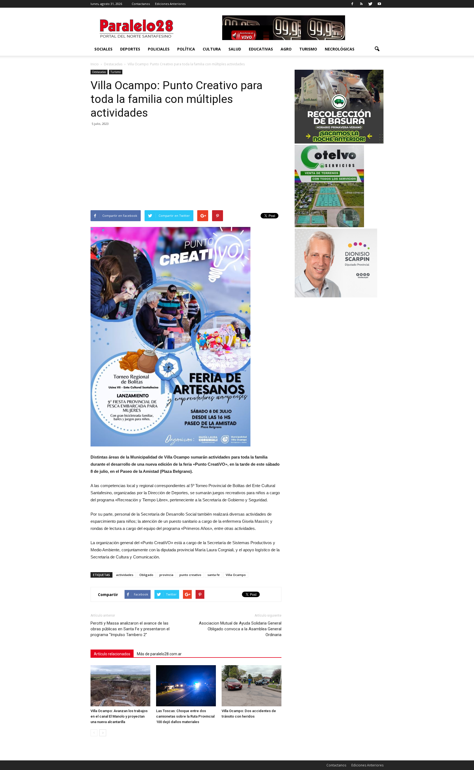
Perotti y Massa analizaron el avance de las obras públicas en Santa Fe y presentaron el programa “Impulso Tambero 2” (130, 629)
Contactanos (141, 4)
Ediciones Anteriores (170, 4)
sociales (103, 49)
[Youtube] (379, 4)
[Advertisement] (186, 169)
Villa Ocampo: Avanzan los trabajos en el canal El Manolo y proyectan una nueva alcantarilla (119, 716)
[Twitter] (370, 4)
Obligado (146, 575)
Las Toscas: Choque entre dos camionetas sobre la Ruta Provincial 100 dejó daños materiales (185, 716)
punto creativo (190, 575)
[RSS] (361, 4)
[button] (376, 49)
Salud (234, 49)
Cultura (212, 49)
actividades (124, 575)
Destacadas (99, 72)
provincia (166, 575)
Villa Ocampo (236, 575)
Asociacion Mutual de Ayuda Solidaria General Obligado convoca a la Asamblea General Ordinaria (240, 629)
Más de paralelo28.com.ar (159, 654)
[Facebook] (352, 4)
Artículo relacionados (112, 654)
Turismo (308, 49)
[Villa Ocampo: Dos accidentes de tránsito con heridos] (251, 685)
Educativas (261, 49)
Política (186, 49)
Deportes (130, 49)
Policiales (159, 49)
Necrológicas (339, 49)
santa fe (213, 575)
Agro (286, 49)
